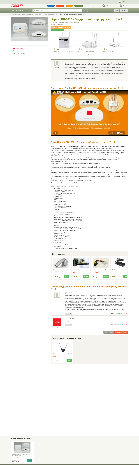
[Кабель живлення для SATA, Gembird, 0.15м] (101, 263)
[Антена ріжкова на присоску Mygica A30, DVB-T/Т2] (63, 347)
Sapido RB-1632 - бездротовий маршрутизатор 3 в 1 (20, 454)
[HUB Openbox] (120, 263)
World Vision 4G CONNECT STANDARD (63, 51)
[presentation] (52, 267)
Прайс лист (26, 2)
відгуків (65, 23)
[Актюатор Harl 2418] (81, 263)
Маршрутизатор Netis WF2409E (86, 51)
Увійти (116, 10)
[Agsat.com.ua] (17, 5)
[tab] (30, 48)
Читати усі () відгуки (121, 332)
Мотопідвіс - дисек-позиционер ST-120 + (59, 270)
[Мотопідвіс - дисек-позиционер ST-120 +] (61, 263)
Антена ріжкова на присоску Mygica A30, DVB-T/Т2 (62, 354)
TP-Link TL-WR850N (108, 51)
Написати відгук (108, 332)
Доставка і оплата (16, 2)
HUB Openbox (116, 270)
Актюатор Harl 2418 (78, 270)
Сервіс (33, 2)
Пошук (84, 10)
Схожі (29, 460)
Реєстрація (124, 10)
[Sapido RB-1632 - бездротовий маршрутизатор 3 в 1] (29, 30)
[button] (88, 55)
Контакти (39, 2)
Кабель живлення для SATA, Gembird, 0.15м (100, 270)
